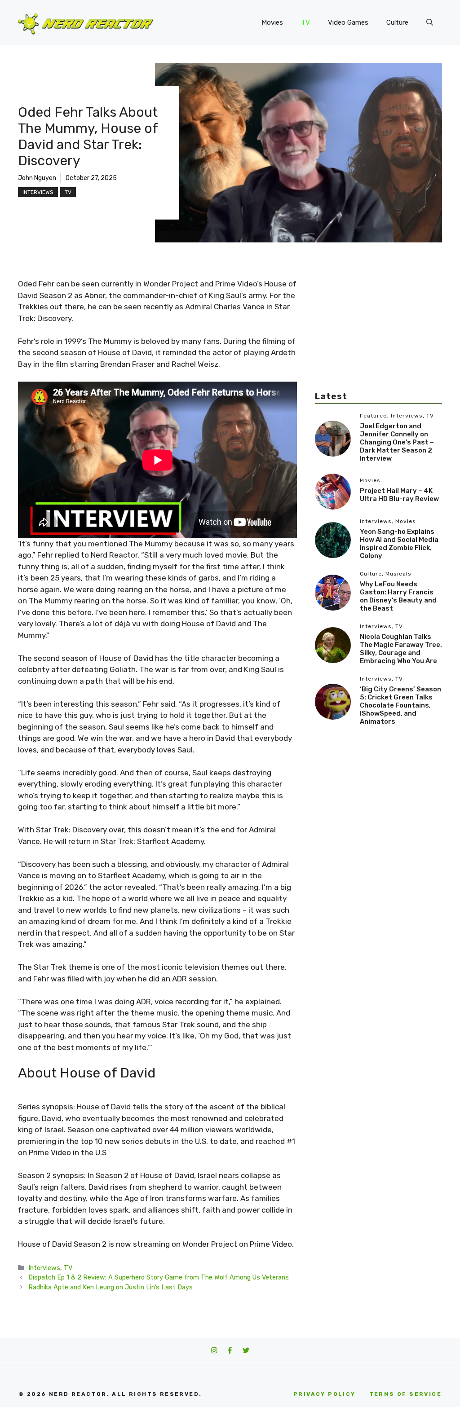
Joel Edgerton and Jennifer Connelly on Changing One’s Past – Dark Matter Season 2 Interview (397, 442)
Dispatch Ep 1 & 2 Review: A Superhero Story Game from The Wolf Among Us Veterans (158, 1277)
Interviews (37, 192)
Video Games (348, 22)
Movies (272, 22)
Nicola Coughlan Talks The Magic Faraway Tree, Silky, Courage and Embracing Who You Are (401, 649)
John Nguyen (37, 178)
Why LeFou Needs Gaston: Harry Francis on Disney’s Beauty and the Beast (398, 596)
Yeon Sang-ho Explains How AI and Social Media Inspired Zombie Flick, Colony (399, 544)
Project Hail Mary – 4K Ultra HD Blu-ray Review (399, 495)
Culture (397, 22)
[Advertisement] (378, 334)
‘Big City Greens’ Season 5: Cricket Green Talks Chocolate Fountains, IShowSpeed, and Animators (400, 705)
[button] (429, 22)
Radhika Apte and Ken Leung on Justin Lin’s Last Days (110, 1287)
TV (305, 22)
